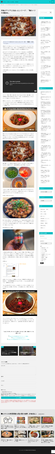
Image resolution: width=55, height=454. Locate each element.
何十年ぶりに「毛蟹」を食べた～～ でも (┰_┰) (7, 441)
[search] (51, 12)
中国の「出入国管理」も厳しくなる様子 (46, 52)
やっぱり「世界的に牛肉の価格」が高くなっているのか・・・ (47, 427)
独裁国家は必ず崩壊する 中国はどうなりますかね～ (46, 81)
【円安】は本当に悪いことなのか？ (46, 161)
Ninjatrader (43, 209)
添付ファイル (3, 389)
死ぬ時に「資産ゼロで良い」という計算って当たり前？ (46, 171)
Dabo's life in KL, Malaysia (31, 450)
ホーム (5, 1)
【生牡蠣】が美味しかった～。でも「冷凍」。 (21, 441)
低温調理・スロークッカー (45, 218)
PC (47, 209)
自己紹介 (16, 1)
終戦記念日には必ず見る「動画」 (46, 92)
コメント (3, 365)
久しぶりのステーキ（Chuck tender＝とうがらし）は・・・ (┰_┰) (34, 441)
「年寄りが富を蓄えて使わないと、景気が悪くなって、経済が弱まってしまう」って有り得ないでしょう (46, 120)
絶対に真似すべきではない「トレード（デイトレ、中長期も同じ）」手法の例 (46, 41)
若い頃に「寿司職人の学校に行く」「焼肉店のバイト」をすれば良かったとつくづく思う (47, 441)
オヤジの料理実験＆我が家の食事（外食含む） (12, 4)
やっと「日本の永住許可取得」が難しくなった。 (45, 47)
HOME (3, 4)
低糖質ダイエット (44, 220)
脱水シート (43, 227)
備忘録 (43, 223)
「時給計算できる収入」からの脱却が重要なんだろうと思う (46, 22)
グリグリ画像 (43, 211)
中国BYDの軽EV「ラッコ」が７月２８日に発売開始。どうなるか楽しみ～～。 (46, 134)
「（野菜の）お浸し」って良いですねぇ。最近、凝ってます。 (34, 427)
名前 (2, 376)
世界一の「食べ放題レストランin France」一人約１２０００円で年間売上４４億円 (7, 427)
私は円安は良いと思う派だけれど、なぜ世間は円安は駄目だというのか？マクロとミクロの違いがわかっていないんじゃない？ (46, 59)
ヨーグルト (43, 216)
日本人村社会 (43, 225)
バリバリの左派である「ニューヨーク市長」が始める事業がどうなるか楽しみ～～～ (46, 66)
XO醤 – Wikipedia (22, 263)
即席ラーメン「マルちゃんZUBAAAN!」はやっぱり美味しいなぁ (21, 427)
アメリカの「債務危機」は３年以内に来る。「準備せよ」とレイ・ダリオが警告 (46, 29)
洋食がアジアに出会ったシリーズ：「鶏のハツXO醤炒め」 (29, 4)
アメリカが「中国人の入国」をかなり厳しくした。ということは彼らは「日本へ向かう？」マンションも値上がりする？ (46, 74)
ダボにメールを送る (10, 1)
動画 (46, 223)
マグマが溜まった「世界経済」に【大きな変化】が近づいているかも (46, 35)
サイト (2, 385)
